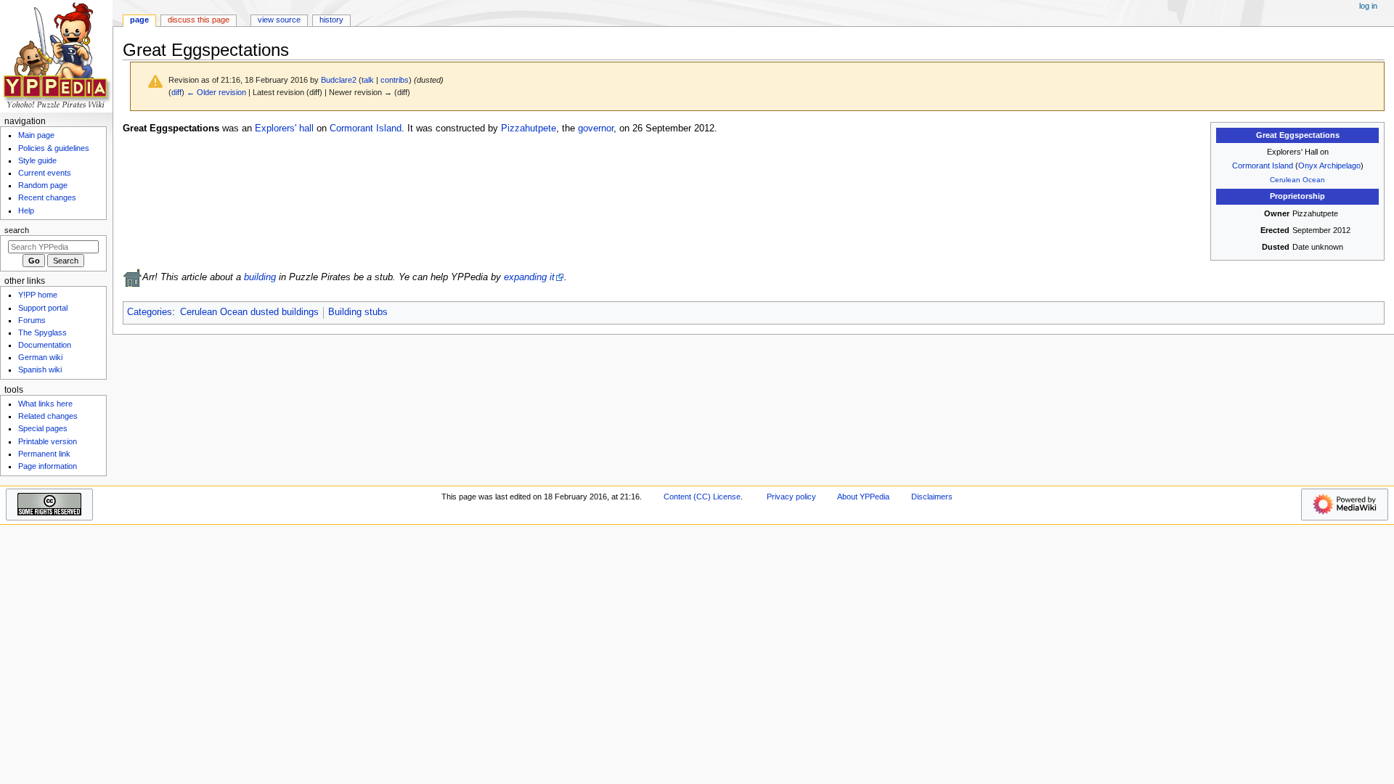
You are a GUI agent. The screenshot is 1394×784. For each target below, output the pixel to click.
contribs (394, 79)
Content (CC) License (702, 496)
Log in (1368, 5)
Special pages (43, 428)
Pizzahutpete (528, 128)
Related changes (48, 416)
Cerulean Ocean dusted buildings (249, 312)
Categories (149, 312)
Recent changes (47, 197)
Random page (43, 185)
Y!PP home (37, 294)
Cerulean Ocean (1297, 180)
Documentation (44, 344)
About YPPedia (863, 496)
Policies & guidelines (53, 148)
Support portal (43, 307)
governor (596, 128)
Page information (47, 466)
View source (279, 19)
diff (176, 92)
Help (26, 210)
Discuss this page (198, 19)
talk (368, 79)
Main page (36, 135)
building (260, 277)
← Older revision (216, 92)
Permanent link (44, 453)
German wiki (40, 357)
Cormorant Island (1262, 165)
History (331, 19)
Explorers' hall (284, 128)
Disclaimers (932, 496)
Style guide (37, 160)
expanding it (529, 277)
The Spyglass (42, 332)
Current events (44, 172)
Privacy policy (791, 496)
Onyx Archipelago (1329, 165)
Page (139, 19)
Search (16, 230)
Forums (32, 320)
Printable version (47, 441)
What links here (45, 403)
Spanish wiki (40, 369)
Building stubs (358, 312)
